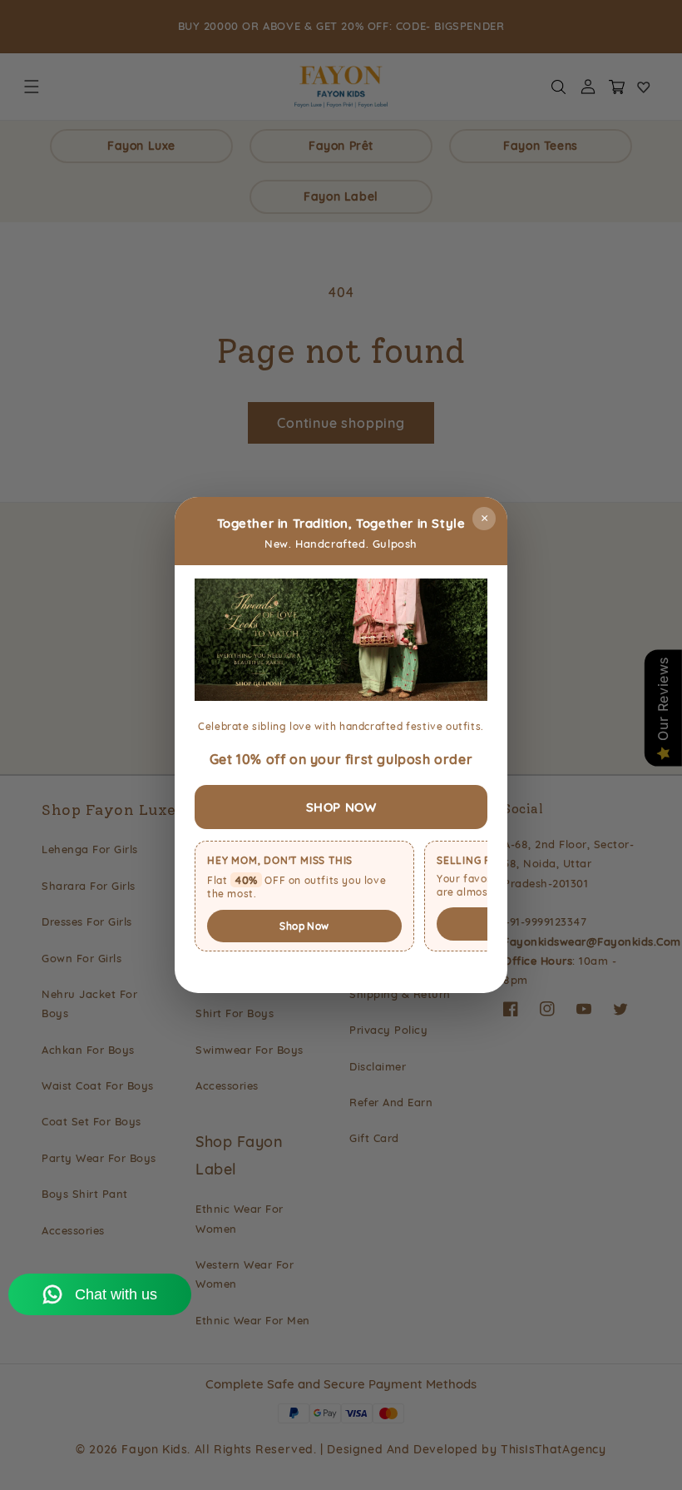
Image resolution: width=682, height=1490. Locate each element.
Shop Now (304, 926)
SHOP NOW (341, 807)
